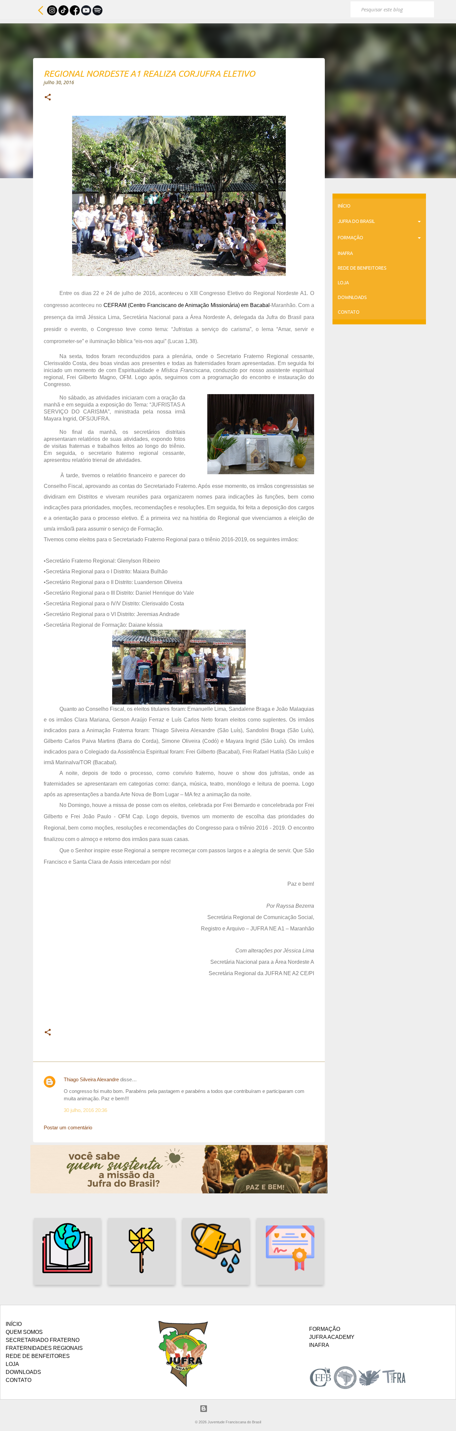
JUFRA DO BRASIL (356, 221)
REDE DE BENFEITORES (362, 268)
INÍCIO (344, 206)
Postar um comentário (68, 1127)
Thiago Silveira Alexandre (91, 1079)
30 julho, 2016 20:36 (85, 1110)
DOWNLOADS (352, 297)
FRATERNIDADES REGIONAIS (44, 1348)
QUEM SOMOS (24, 1332)
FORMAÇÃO (350, 237)
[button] (48, 97)
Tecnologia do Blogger (232, 1408)
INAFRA (345, 253)
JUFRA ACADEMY (332, 1337)
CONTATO (349, 312)
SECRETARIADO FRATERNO (42, 1340)
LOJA (343, 282)
